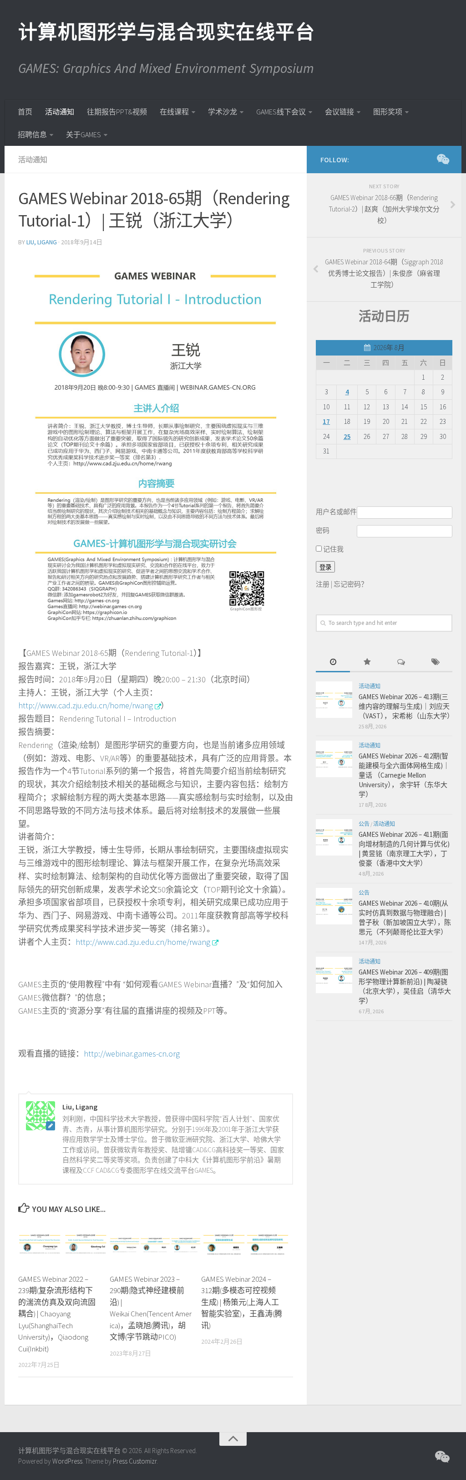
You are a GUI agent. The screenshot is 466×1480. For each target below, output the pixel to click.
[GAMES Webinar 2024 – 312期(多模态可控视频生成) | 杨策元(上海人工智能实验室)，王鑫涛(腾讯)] (246, 1244)
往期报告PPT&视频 (117, 111)
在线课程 (174, 111)
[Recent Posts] (333, 662)
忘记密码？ (351, 584)
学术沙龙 (222, 111)
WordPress (67, 1461)
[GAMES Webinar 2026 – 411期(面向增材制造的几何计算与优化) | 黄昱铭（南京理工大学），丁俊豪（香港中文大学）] (334, 837)
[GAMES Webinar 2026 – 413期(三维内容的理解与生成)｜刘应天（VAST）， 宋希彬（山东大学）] (334, 699)
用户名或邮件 (336, 511)
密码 (322, 530)
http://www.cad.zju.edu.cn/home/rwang (85, 705)
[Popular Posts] (367, 662)
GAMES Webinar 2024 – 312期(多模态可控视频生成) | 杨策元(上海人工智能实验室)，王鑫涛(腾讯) (241, 1302)
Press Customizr (135, 1461)
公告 (364, 823)
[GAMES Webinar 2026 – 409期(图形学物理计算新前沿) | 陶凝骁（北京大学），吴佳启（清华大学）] (334, 975)
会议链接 (339, 111)
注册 (322, 584)
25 (347, 436)
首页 (25, 111)
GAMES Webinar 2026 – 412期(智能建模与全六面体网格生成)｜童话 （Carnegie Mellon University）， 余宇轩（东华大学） (404, 775)
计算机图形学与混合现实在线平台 (166, 32)
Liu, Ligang (41, 242)
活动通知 (59, 111)
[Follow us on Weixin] (442, 159)
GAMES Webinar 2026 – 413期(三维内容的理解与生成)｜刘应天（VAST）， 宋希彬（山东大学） (406, 706)
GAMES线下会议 (281, 111)
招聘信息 (32, 134)
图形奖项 (387, 111)
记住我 (333, 549)
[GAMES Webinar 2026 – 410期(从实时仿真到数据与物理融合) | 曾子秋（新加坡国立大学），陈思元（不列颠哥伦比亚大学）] (334, 906)
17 (326, 421)
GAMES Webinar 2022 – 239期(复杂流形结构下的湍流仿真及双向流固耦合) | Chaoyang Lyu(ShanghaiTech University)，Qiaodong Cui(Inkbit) (57, 1314)
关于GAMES (83, 134)
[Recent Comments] (401, 662)
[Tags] (435, 662)
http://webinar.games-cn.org (132, 1053)
